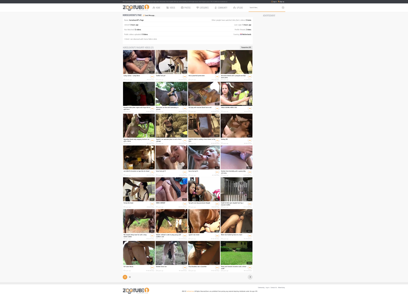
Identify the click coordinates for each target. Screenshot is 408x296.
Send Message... (150, 15)
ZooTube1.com (190, 291)
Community (261, 287)
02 (130, 277)
